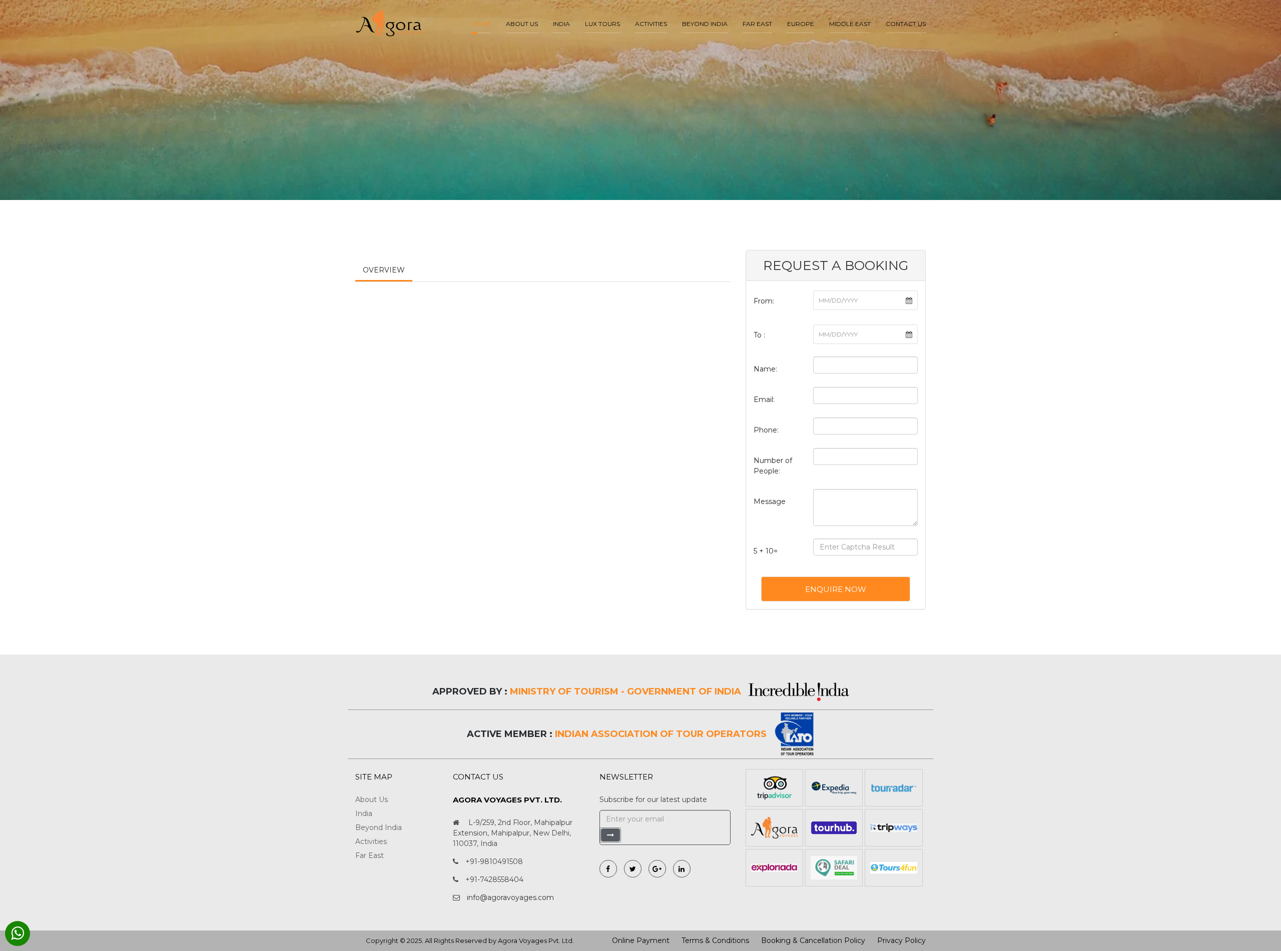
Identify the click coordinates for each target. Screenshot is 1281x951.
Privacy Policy (901, 940)
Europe (800, 24)
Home (481, 24)
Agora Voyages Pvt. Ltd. (536, 940)
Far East (757, 24)
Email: (764, 399)
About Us (371, 799)
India (561, 24)
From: (764, 301)
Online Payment (641, 940)
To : (759, 335)
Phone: (766, 430)
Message (770, 501)
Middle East (850, 24)
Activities (651, 24)
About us (522, 24)
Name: (765, 369)
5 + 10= (766, 551)
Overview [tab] (384, 270)
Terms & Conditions (715, 940)
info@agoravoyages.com (510, 897)
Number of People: (773, 466)
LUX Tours (602, 24)
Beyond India (705, 24)
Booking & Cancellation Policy (813, 940)
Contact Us (906, 24)
